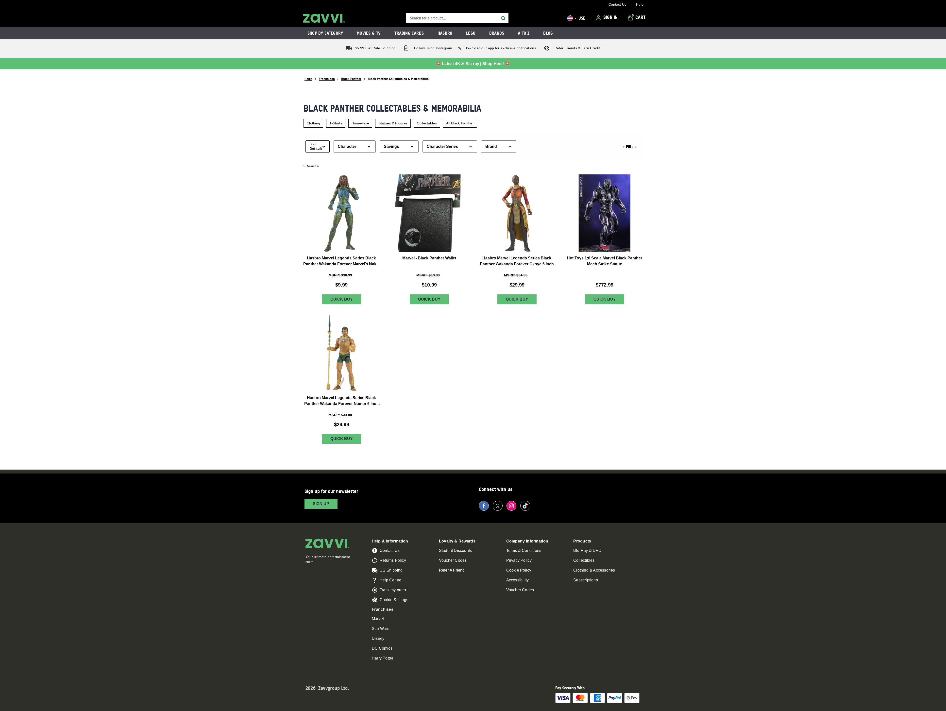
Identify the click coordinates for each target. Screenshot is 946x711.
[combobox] (457, 18)
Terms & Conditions (523, 550)
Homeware (360, 123)
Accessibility (517, 580)
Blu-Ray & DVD (587, 550)
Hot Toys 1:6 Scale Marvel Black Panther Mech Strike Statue (604, 261)
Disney (378, 638)
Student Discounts (455, 550)
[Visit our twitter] (498, 506)
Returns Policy (393, 560)
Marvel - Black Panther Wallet (429, 258)
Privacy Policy (519, 560)
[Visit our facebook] (484, 506)
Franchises (327, 79)
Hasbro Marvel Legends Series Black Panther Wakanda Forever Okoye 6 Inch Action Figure (517, 261)
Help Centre (390, 580)
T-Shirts (335, 123)
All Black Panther (460, 123)
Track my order (393, 590)
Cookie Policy (518, 570)
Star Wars (380, 628)
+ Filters (630, 146)
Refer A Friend (452, 570)
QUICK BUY (341, 299)
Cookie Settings (394, 600)
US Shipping (391, 570)
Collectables (427, 123)
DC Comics (382, 648)
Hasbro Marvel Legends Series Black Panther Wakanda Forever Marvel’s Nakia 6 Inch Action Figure (341, 261)
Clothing (313, 123)
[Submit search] (503, 18)
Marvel (378, 619)
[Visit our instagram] (511, 506)
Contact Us (390, 550)
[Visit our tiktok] (525, 506)
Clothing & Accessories (594, 570)
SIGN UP (321, 504)
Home (308, 79)
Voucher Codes (453, 560)
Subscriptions (585, 580)
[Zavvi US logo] (324, 18)
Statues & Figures (392, 123)
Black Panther (351, 79)
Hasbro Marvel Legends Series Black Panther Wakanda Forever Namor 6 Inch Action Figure (341, 401)
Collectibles (583, 560)
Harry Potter (382, 658)
